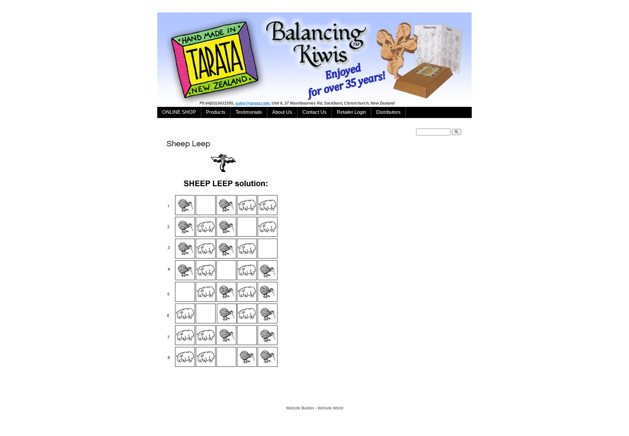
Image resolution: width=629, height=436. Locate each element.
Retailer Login (351, 112)
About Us (282, 112)
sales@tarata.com (252, 103)
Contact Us (314, 112)
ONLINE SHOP (179, 112)
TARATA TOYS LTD (316, 396)
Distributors (388, 112)
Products (215, 112)
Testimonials (249, 112)
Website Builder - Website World (314, 408)
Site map (344, 396)
